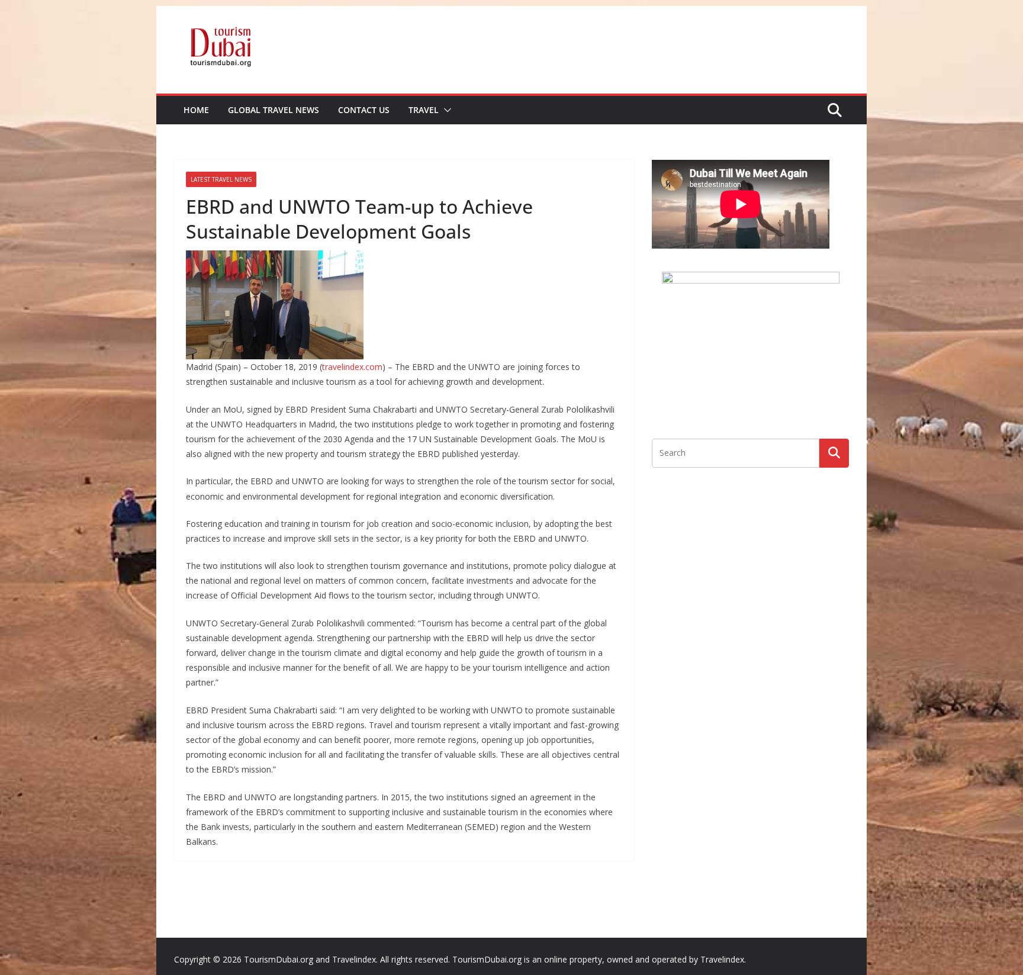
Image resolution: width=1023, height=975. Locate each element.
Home (196, 109)
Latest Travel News (221, 179)
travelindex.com (352, 366)
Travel (423, 109)
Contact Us (364, 109)
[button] (445, 110)
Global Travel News (273, 109)
